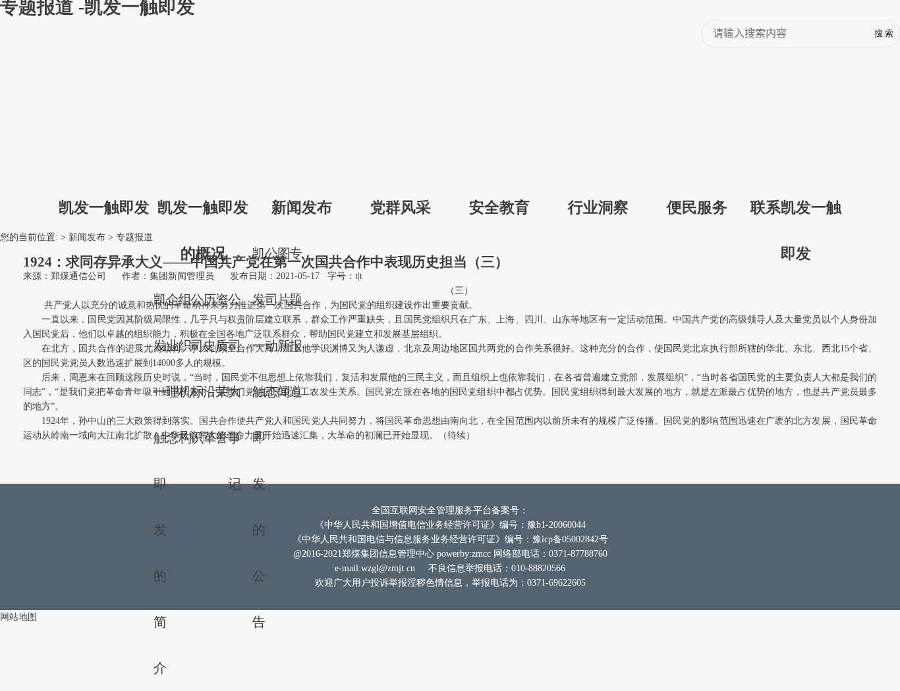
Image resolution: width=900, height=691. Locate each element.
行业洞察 (598, 207)
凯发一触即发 (104, 207)
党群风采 (400, 207)
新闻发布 (301, 207)
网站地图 (18, 617)
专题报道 (134, 237)
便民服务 (697, 207)
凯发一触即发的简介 (160, 483)
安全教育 (499, 207)
